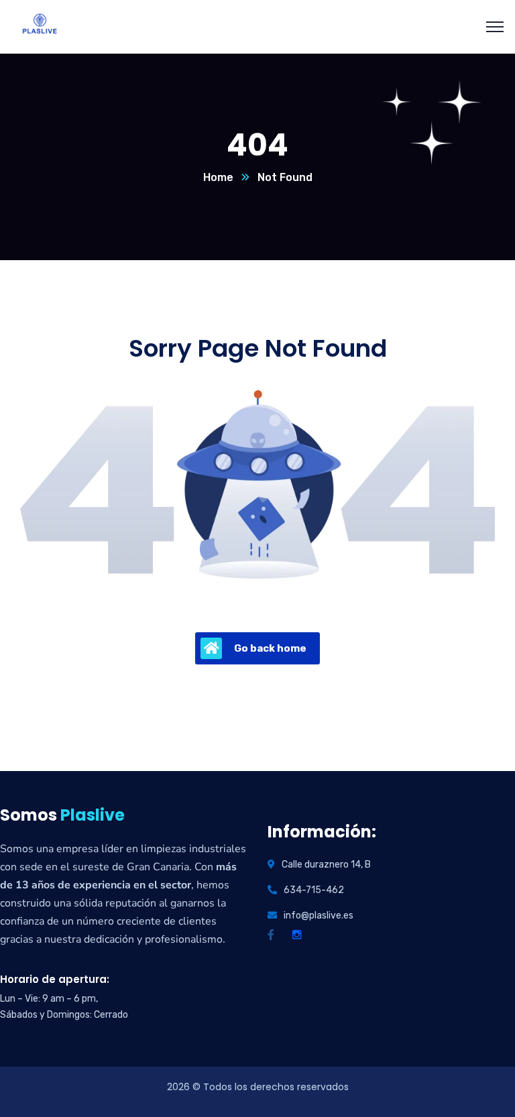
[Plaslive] (39, 25)
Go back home (270, 648)
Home (218, 177)
